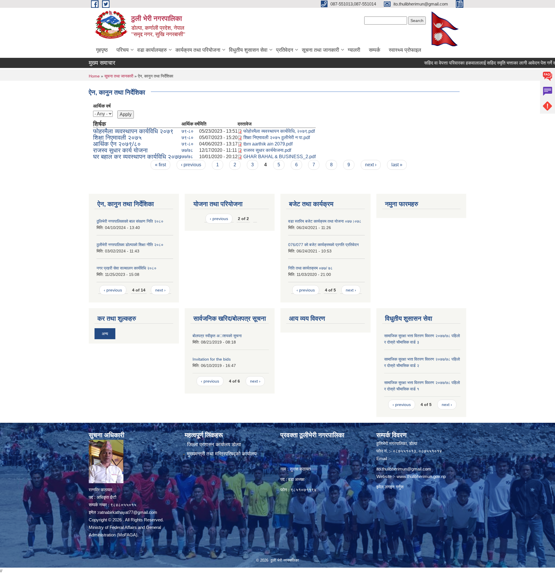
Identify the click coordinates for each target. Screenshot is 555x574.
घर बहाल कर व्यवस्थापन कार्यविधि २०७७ (137, 156)
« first (160, 164)
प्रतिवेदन (284, 50)
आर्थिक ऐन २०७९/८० (117, 144)
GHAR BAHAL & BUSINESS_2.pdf (279, 156)
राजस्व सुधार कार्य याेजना (120, 150)
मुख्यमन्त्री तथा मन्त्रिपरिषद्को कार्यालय (221, 454)
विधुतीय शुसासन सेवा (248, 50)
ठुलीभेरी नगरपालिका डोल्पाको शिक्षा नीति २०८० (130, 244)
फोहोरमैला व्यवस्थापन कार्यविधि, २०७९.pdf (279, 131)
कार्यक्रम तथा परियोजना (197, 50)
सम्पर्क (374, 50)
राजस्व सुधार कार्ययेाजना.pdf (267, 150)
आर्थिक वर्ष (102, 106)
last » (396, 164)
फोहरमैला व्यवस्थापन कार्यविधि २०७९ (133, 131)
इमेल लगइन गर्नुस (390, 486)
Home (94, 76)
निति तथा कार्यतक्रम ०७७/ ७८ (310, 268)
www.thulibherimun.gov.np (421, 476)
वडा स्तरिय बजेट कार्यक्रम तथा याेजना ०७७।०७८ (324, 221)
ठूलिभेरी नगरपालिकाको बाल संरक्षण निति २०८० (130, 221)
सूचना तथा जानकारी (320, 50)
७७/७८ (187, 150)
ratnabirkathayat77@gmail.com (127, 512)
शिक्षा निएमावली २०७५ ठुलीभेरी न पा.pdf (276, 137)
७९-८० (187, 131)
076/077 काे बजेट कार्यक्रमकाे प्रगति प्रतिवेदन (323, 244)
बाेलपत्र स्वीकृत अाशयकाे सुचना (217, 335)
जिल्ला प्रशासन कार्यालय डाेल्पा (214, 444)
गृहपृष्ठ (102, 50)
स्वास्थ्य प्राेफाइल (405, 50)
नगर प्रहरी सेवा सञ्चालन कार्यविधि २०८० (126, 268)
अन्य (105, 333)
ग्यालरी (354, 50)
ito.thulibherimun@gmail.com (403, 468)
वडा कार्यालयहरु (152, 50)
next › (370, 164)
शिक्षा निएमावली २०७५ (117, 137)
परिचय (122, 50)
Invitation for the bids (212, 359)
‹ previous (191, 164)
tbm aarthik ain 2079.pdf (268, 143)
